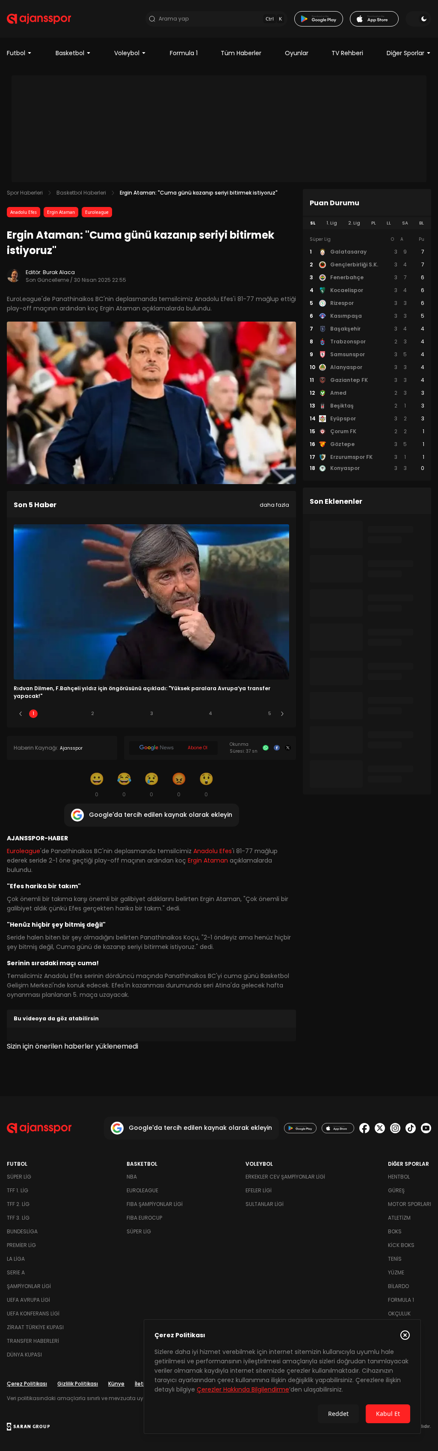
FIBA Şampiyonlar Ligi (155, 1204)
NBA (132, 1176)
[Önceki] (20, 713)
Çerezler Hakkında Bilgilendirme (243, 1389)
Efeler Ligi (259, 1190)
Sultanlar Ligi (265, 1204)
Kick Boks (401, 1245)
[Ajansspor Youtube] (426, 1128)
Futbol (16, 53)
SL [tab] (312, 223)
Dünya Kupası (24, 1354)
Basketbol (70, 53)
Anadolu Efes (23, 212)
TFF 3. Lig (18, 1217)
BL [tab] (421, 223)
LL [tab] (389, 223)
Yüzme (396, 1272)
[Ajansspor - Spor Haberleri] (39, 19)
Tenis (395, 1258)
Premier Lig (21, 1245)
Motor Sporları (409, 1204)
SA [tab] (405, 223)
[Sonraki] (282, 713)
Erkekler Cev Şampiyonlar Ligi (285, 1176)
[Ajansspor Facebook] (364, 1128)
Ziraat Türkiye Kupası (35, 1327)
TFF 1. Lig (17, 1190)
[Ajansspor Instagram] (395, 1128)
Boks (395, 1231)
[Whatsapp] (266, 748)
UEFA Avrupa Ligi (28, 1299)
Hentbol (399, 1176)
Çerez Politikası (27, 1383)
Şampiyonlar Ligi (29, 1286)
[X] (288, 748)
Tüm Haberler (241, 53)
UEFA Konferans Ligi (33, 1313)
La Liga (16, 1258)
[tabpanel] (367, 354)
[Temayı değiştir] (418, 19)
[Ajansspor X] (380, 1128)
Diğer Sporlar (405, 53)
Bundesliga (22, 1231)
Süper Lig (19, 1176)
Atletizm (399, 1217)
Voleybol (126, 53)
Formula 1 (184, 53)
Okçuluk (399, 1313)
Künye (116, 1383)
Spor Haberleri (25, 192)
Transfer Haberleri (33, 1341)
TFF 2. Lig (18, 1204)
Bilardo (398, 1286)
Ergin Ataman (61, 212)
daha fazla (274, 504)
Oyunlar (296, 53)
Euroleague (97, 212)
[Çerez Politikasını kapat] (405, 1335)
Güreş (396, 1190)
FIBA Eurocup (144, 1217)
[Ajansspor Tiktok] (410, 1128)
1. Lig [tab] (331, 223)
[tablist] (367, 223)
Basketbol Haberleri (81, 192)
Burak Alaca (59, 272)
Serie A (16, 1272)
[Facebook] (277, 748)
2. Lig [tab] (354, 223)
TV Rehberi (347, 53)
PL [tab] (373, 223)
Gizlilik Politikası (77, 1383)
